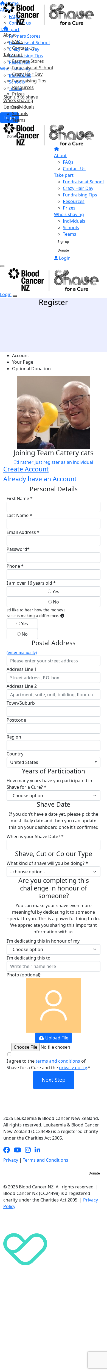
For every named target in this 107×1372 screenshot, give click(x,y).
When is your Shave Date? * (35, 836)
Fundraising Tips (29, 81)
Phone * (15, 566)
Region (14, 737)
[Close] (15, 296)
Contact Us (23, 48)
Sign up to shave (19, 127)
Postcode (16, 720)
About (9, 35)
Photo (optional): (24, 975)
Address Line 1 (22, 669)
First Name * (20, 498)
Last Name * (19, 515)
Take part (13, 55)
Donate (12, 136)
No (55, 602)
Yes (55, 591)
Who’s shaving (18, 100)
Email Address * (23, 532)
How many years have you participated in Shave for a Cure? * (49, 784)
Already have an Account (40, 478)
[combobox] (53, 762)
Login (64, 258)
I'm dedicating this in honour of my (43, 941)
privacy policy (73, 1068)
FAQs (17, 41)
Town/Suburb (21, 703)
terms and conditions (58, 1061)
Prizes (18, 94)
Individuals (23, 107)
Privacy (10, 1160)
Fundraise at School (32, 68)
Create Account (26, 469)
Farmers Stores (28, 61)
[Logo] (48, 13)
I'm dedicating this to (28, 958)
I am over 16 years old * (31, 583)
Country (15, 754)
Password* (18, 549)
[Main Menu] (2, 266)
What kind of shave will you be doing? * (47, 863)
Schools (20, 113)
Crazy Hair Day (27, 74)
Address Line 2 (22, 686)
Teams (19, 120)
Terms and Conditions (45, 1160)
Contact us (72, 1173)
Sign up (63, 241)
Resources (23, 87)
